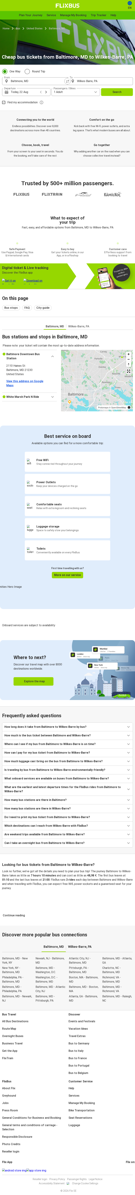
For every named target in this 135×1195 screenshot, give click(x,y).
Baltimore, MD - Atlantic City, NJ (50, 989)
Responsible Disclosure (17, 1136)
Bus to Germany (79, 1043)
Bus (18, 28)
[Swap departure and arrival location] (67, 81)
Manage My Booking (82, 1103)
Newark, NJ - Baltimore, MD (50, 960)
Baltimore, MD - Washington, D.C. (46, 970)
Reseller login (10, 1151)
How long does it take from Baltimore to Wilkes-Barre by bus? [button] (45, 726)
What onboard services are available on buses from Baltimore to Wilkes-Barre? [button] (56, 778)
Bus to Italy (76, 1050)
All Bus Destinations (15, 1021)
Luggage (74, 1125)
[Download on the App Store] (36, 1170)
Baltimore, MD (57, 28)
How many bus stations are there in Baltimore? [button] (35, 800)
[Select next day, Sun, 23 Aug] (46, 92)
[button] (29, 356)
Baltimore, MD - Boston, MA (83, 989)
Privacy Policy (57, 1179)
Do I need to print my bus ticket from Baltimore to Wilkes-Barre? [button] (47, 817)
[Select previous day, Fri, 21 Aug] (41, 92)
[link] (67, 670)
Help (71, 1088)
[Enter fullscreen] (128, 371)
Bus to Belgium (78, 1073)
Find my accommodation (22, 102)
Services (74, 1095)
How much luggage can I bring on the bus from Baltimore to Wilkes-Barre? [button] (53, 761)
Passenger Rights (77, 1179)
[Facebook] (126, 1170)
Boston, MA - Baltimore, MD (83, 979)
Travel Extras (77, 1036)
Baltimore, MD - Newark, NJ (17, 998)
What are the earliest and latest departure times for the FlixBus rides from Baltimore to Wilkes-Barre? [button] (62, 789)
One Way (14, 71)
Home (6, 28)
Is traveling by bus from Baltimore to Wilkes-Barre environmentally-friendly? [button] (54, 770)
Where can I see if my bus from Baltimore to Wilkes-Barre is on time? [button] (50, 744)
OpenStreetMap (118, 407)
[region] (97, 380)
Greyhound (9, 1095)
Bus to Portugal (79, 1065)
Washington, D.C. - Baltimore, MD (46, 979)
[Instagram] (127, 1170)
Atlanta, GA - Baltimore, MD (83, 998)
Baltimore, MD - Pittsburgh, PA (45, 998)
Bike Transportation (82, 1110)
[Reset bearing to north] (128, 364)
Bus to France (78, 1058)
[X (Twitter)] (130, 1170)
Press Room (10, 1110)
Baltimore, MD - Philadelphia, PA (12, 989)
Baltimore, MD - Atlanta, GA (117, 960)
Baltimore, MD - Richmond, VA (112, 989)
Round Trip (38, 71)
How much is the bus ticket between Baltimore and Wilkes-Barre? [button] (47, 735)
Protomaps (103, 407)
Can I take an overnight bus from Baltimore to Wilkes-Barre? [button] (44, 843)
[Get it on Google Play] (14, 1170)
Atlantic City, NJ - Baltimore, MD (80, 960)
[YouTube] (128, 1170)
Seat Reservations (80, 1117)
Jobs (5, 1103)
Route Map (9, 1028)
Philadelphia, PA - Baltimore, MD (12, 979)
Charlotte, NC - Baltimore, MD (111, 970)
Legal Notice (95, 1179)
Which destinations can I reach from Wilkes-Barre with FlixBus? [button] (46, 825)
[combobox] (38, 81)
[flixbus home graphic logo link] (68, 5)
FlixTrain (7, 1058)
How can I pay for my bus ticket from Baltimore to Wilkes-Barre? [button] (47, 752)
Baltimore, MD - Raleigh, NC (117, 998)
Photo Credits (11, 1144)
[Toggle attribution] (129, 407)
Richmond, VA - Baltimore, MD (111, 979)
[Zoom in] (128, 354)
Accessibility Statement (52, 1183)
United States (35, 28)
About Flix (8, 1088)
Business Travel (12, 1043)
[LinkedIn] (129, 1170)
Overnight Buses (12, 1036)
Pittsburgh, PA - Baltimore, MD (79, 970)
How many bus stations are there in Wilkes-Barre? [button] (37, 808)
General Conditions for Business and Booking (31, 1117)
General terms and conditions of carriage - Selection (29, 1127)
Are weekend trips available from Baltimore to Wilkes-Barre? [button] (44, 834)
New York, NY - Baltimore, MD (11, 970)
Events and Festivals (82, 1021)
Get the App (9, 1050)
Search (116, 92)
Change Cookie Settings (85, 1183)
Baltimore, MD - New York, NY (15, 960)
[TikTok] (131, 1170)
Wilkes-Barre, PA (78, 326)
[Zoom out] (128, 359)
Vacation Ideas (78, 1028)
